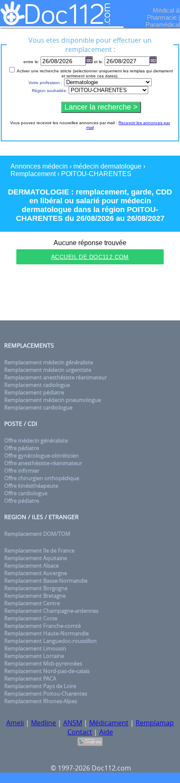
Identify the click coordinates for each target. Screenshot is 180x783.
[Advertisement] (90, 293)
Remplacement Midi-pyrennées (43, 663)
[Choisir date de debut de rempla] (89, 59)
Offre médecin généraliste (36, 440)
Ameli (15, 722)
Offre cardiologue (25, 493)
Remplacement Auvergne (35, 573)
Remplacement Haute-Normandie (46, 633)
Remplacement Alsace (31, 565)
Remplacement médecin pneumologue (52, 400)
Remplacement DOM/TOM (37, 533)
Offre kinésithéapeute (31, 485)
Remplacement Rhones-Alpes (40, 701)
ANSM (72, 722)
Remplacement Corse (30, 618)
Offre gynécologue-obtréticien (41, 455)
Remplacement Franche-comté (42, 625)
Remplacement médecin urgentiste (47, 370)
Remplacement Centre (32, 603)
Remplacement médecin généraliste (48, 362)
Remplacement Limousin (35, 648)
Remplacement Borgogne (35, 588)
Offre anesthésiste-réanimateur (43, 463)
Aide (106, 732)
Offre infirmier (21, 470)
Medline (43, 722)
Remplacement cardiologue (38, 407)
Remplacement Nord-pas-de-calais (47, 671)
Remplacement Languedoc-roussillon (50, 641)
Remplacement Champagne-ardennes (51, 610)
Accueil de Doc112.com (90, 256)
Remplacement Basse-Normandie (45, 580)
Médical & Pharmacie (163, 14)
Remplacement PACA (30, 678)
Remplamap (155, 722)
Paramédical (163, 24)
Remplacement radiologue (37, 385)
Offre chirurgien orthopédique (41, 478)
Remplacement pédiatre (34, 392)
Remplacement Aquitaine (35, 558)
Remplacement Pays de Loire (40, 686)
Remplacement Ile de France (39, 550)
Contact (79, 732)
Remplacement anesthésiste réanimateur (55, 377)
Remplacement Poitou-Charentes (45, 693)
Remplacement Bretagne (35, 595)
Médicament (109, 722)
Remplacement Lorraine (34, 656)
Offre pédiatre (21, 448)
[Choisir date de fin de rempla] (153, 59)
